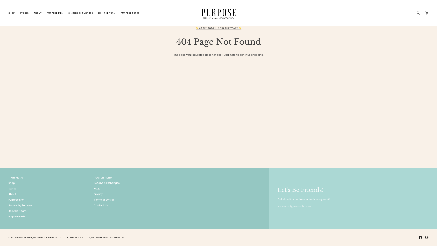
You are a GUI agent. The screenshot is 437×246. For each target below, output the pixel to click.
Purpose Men (16, 199)
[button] (13, 13)
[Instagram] (426, 237)
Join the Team (17, 211)
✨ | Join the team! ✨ (218, 28)
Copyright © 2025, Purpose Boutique (70, 237)
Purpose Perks (17, 216)
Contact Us (101, 205)
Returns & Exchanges (107, 183)
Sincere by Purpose (20, 205)
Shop (12, 183)
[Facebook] (420, 237)
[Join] (425, 206)
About (12, 194)
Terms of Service (104, 199)
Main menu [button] (16, 177)
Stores (12, 188)
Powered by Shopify (110, 237)
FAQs (97, 188)
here (233, 55)
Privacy (98, 194)
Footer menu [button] (103, 177)
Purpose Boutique (23, 237)
